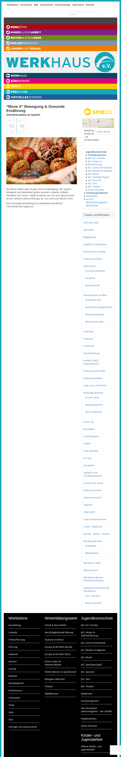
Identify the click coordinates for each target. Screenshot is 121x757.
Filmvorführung (17, 639)
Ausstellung (15, 625)
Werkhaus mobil (92, 562)
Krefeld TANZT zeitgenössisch (91, 362)
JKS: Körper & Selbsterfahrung (93, 163)
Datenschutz (46, 4)
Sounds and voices (93, 483)
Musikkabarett (16, 683)
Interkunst (89, 345)
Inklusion (88, 338)
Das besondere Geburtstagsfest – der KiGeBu (96, 710)
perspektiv (89, 465)
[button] (84, 151)
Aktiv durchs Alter (94, 321)
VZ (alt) (89, 199)
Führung (13, 646)
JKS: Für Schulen (96, 158)
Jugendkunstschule (96, 151)
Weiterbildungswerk (96, 202)
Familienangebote (94, 314)
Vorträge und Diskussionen (23, 726)
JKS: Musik (93, 173)
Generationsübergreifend (98, 307)
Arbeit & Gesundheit (55, 625)
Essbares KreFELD (93, 258)
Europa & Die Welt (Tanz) (58, 654)
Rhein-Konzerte (93, 602)
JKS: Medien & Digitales (100, 170)
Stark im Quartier (93, 490)
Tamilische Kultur (93, 497)
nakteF (87, 443)
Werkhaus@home (93, 541)
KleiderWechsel (92, 353)
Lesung (12, 668)
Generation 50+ (93, 299)
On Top (87, 458)
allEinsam (89, 229)
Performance (15, 690)
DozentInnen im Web (95, 251)
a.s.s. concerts (92, 595)
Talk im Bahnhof (93, 411)
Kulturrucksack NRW (94, 370)
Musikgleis (89, 429)
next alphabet (91, 450)
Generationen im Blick (95, 295)
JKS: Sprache (94, 180)
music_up (89, 421)
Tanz (11, 719)
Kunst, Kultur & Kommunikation (53, 663)
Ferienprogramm (97, 154)
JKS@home (90, 545)
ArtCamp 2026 (91, 222)
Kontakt (90, 4)
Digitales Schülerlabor (95, 244)
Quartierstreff (92, 285)
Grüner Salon (92, 397)
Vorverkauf (26, 4)
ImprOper (89, 331)
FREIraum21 (90, 266)
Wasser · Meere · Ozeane (97, 533)
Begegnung (89, 237)
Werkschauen (91, 570)
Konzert (13, 661)
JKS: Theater (94, 186)
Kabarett (13, 654)
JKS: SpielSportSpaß (98, 177)
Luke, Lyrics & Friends (95, 385)
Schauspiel (14, 697)
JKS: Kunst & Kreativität (100, 167)
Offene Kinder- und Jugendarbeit (91, 748)
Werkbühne (92, 205)
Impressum (78, 4)
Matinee (13, 675)
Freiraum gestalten (95, 270)
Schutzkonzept (62, 4)
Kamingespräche (94, 404)
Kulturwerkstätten (93, 378)
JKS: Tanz (92, 183)
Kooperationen (89, 718)
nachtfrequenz (91, 436)
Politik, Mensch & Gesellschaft (60, 671)
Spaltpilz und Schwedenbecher (93, 474)
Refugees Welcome (55, 679)
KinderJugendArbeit (97, 192)
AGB (36, 4)
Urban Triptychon (93, 526)
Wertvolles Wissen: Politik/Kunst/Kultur (94, 579)
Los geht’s (90, 278)
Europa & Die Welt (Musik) (58, 646)
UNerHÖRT (89, 512)
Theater (49, 686)
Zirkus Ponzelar (96, 189)
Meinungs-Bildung (93, 392)
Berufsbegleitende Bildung (59, 632)
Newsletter (13, 4)
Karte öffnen (103, 131)
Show (11, 704)
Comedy (13, 632)
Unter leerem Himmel (95, 519)
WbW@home (92, 553)
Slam (11, 712)
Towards (88, 504)
